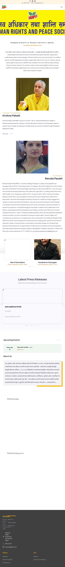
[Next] (62, 22)
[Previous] (2, 22)
